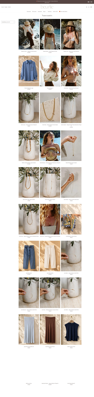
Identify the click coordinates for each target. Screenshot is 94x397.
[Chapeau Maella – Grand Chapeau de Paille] (50, 34)
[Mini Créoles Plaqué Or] (71, 366)
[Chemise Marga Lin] (50, 71)
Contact (9, 7)
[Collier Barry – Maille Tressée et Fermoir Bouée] (50, 107)
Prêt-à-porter (34, 11)
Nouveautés (29, 11)
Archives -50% (55, 11)
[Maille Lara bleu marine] (71, 329)
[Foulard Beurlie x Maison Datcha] (71, 219)
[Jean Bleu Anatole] (29, 256)
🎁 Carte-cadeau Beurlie (63, 11)
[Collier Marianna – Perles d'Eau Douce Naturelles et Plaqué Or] (50, 145)
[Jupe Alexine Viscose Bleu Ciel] (29, 329)
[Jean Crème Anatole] (50, 256)
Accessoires (40, 11)
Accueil (2, 7)
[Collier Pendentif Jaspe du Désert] (71, 145)
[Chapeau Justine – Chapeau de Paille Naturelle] (29, 34)
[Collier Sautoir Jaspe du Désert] (50, 182)
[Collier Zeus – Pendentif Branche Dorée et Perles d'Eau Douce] (50, 219)
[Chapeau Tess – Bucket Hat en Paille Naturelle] (71, 34)
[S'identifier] (88, 7)
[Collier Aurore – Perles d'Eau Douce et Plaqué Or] (29, 107)
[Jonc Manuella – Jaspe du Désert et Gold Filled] (29, 292)
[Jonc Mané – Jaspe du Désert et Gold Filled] (71, 256)
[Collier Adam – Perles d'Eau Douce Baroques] (71, 71)
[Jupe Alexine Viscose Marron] (50, 329)
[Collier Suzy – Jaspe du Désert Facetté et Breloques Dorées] (29, 219)
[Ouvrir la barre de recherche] (87, 7)
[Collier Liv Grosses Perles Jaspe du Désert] (29, 145)
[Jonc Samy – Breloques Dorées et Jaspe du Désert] (50, 292)
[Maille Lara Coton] (29, 366)
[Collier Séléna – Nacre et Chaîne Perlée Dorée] (71, 182)
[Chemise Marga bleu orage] (29, 71)
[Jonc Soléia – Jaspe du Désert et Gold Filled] (71, 292)
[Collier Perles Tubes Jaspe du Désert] (29, 182)
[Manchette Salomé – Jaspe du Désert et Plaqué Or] (50, 366)
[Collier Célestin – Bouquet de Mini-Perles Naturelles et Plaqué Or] (71, 107)
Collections (50, 11)
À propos (6, 7)
